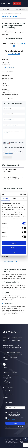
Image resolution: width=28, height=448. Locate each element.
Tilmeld (15, 423)
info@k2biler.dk (8, 71)
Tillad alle (14, 243)
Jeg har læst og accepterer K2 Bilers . (14, 152)
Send (7, 157)
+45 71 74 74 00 (9, 390)
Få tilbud (17, 3)
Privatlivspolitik (8, 153)
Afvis (14, 252)
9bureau (19, 445)
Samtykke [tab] (5, 198)
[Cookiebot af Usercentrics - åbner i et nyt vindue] (20, 194)
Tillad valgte (14, 247)
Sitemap (5, 397)
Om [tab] (23, 198)
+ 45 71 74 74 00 (9, 67)
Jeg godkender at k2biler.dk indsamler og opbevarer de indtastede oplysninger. (15, 146)
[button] (13, 170)
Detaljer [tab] (14, 198)
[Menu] (24, 3)
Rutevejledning (9, 394)
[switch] (24, 228)
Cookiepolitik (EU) (18, 442)
